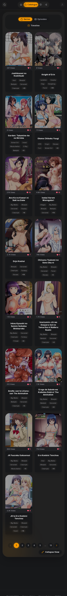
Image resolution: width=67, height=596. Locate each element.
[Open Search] (4, 4)
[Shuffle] (46, 4)
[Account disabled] (62, 4)
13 (51, 545)
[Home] (21, 4)
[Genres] (40, 4)
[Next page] (56, 545)
